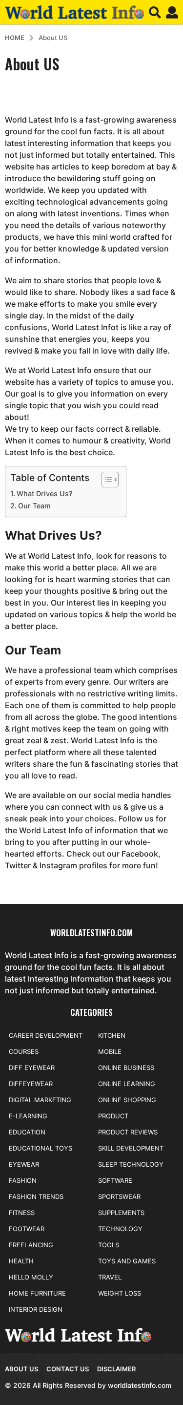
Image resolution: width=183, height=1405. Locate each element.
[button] (155, 12)
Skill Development (130, 1148)
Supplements (121, 1212)
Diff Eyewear (32, 1067)
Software (115, 1180)
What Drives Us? (45, 493)
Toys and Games (127, 1261)
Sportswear (119, 1196)
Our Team (34, 506)
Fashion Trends (36, 1196)
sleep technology (130, 1164)
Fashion (23, 1180)
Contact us (67, 1369)
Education (27, 1132)
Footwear (26, 1229)
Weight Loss (119, 1293)
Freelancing (31, 1245)
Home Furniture (37, 1293)
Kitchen (111, 1035)
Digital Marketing (40, 1100)
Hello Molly (31, 1277)
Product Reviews (128, 1132)
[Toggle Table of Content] (105, 479)
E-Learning (28, 1116)
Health (21, 1261)
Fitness (22, 1212)
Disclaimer (116, 1369)
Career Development (45, 1035)
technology (120, 1229)
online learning (126, 1084)
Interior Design (35, 1309)
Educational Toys (40, 1148)
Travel (110, 1277)
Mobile (110, 1051)
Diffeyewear (31, 1084)
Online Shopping (127, 1100)
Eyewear (24, 1164)
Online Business (126, 1067)
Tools (108, 1245)
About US (21, 1369)
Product (113, 1116)
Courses (24, 1051)
